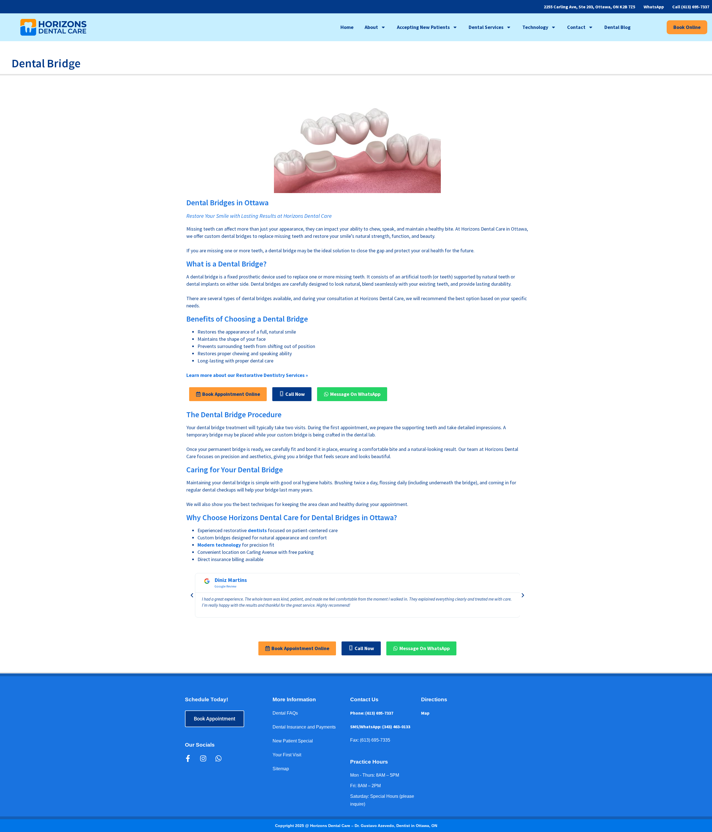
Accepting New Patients (423, 27)
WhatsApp (654, 6)
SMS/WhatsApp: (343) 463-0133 (380, 726)
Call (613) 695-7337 (690, 6)
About (371, 27)
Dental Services (486, 27)
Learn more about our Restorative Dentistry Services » (247, 375)
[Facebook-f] (188, 759)
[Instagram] (203, 759)
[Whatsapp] (218, 759)
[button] (192, 595)
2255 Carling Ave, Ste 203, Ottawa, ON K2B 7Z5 (589, 6)
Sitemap (281, 768)
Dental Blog (617, 27)
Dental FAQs (285, 713)
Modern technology (219, 545)
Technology (535, 27)
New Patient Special (293, 741)
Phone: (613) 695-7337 (371, 713)
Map (425, 713)
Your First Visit (287, 754)
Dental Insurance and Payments (304, 727)
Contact (576, 27)
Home (346, 27)
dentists (257, 530)
